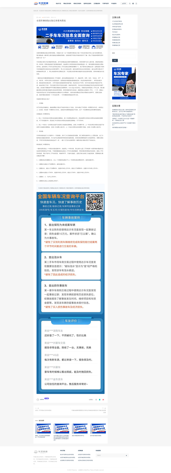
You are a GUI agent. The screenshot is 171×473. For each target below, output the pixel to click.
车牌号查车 (106, 3)
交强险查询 (97, 3)
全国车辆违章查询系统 (84, 457)
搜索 (113, 53)
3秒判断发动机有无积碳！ (120, 127)
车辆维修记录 (116, 45)
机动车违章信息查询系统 (67, 454)
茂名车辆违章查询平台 (78, 435)
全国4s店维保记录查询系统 (85, 460)
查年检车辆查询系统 (95, 435)
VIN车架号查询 (116, 26)
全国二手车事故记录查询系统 (43, 410)
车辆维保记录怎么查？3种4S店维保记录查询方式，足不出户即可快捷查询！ (124, 110)
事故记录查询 (67, 3)
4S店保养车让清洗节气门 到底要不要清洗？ (123, 124)
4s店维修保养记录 (117, 24)
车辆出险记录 (116, 42)
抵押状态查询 (87, 3)
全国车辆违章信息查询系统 (67, 457)
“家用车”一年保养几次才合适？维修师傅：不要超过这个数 (123, 119)
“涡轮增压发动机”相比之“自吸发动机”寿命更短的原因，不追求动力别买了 (123, 115)
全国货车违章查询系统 (84, 454)
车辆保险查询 (116, 40)
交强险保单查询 (116, 29)
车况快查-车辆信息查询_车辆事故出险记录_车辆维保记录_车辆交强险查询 (58, 10)
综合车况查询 (81, 10)
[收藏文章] (96, 399)
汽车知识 (114, 32)
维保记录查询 (77, 3)
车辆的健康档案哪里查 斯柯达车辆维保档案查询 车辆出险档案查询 (89, 411)
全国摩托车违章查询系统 (67, 460)
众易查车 (80, 470)
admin (42, 399)
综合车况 (58, 3)
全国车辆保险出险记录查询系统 (81, 188)
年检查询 (113, 3)
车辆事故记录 (116, 37)
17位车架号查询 (117, 21)
